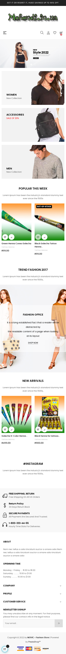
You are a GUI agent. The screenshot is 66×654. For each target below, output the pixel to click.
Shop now (33, 343)
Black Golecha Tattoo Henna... (46, 245)
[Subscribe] (59, 623)
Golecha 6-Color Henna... (14, 436)
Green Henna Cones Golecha (16, 244)
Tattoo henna (8, 247)
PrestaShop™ (34, 642)
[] (5, 237)
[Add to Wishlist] (27, 207)
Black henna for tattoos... (47, 436)
